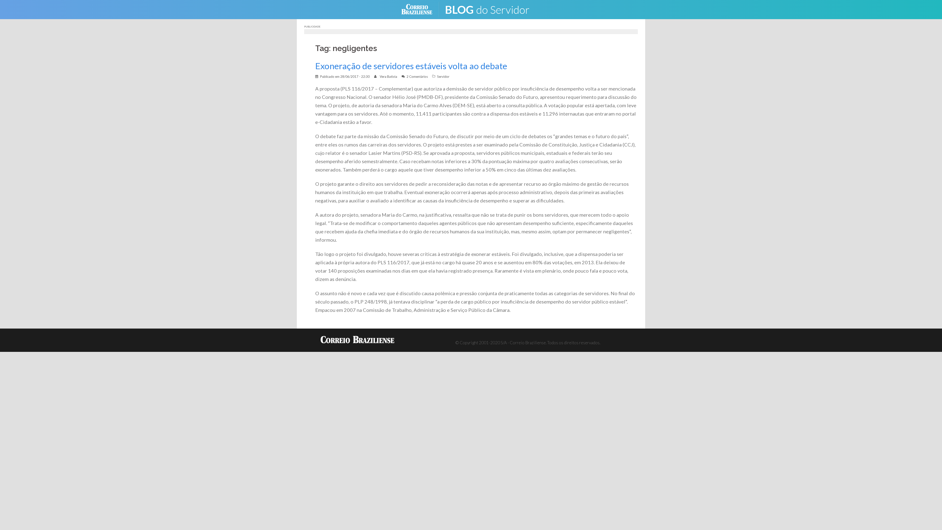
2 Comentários (417, 77)
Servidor (443, 77)
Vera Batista (388, 77)
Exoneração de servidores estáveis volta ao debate (411, 66)
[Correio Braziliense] (420, 9)
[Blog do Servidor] (491, 9)
